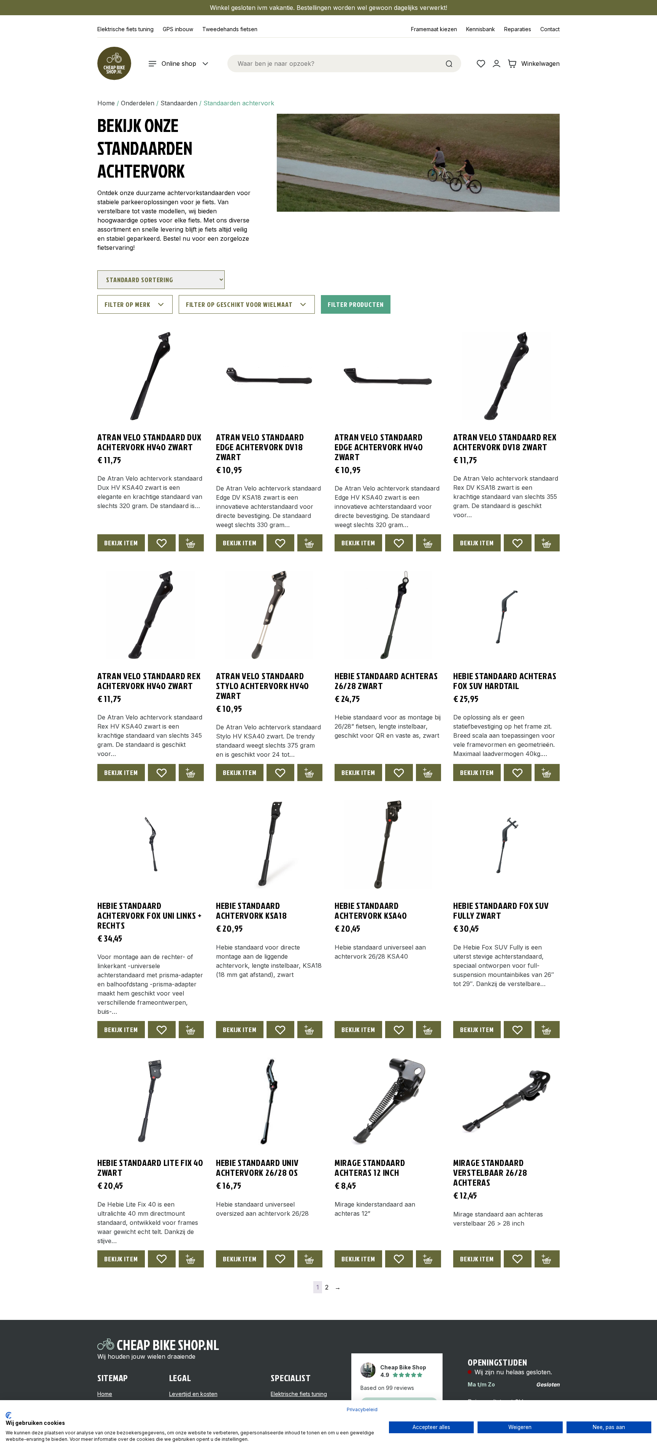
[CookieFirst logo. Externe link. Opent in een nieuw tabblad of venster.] (8, 1415)
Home (106, 103)
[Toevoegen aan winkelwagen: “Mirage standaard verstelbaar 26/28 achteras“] (547, 1258)
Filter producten (355, 304)
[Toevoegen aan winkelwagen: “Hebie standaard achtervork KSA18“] (309, 1029)
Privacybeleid (362, 1409)
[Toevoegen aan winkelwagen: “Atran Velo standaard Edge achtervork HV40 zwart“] (428, 542)
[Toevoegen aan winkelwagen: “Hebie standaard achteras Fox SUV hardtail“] (547, 772)
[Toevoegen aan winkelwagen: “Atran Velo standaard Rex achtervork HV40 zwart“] (191, 772)
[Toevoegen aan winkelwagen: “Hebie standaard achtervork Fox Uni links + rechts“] (191, 1029)
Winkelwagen (540, 63)
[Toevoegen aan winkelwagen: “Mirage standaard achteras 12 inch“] (428, 1258)
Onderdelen (137, 103)
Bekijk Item (121, 543)
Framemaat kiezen (434, 29)
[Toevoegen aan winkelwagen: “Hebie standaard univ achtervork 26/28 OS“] (309, 1258)
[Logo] (114, 63)
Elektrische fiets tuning (125, 29)
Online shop (179, 63)
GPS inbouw (178, 29)
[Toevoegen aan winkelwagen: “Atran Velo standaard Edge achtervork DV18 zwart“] (309, 542)
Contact (550, 29)
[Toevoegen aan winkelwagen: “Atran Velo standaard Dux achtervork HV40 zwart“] (191, 542)
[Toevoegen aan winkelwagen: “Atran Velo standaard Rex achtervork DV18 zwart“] (547, 542)
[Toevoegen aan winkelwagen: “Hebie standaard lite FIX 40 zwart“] (191, 1258)
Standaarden (178, 103)
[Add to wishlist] (162, 542)
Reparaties (517, 29)
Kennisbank (480, 29)
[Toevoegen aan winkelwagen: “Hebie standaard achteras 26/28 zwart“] (428, 772)
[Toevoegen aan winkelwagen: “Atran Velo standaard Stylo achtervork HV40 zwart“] (309, 772)
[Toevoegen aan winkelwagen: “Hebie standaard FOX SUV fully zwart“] (547, 1029)
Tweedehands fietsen (229, 29)
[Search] (449, 63)
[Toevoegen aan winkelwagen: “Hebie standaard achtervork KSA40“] (428, 1029)
